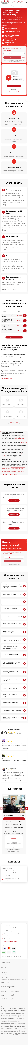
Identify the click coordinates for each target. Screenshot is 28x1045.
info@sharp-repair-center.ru (11, 931)
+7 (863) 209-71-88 (17, 1)
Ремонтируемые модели (7, 974)
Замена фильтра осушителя (18, 468)
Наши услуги (4, 977)
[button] (26, 808)
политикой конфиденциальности (14, 61)
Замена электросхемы (6, 468)
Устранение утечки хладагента (18, 467)
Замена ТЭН (4, 470)
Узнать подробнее (14, 500)
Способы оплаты (5, 982)
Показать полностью (6, 378)
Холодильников (15, 991)
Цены (21, 99)
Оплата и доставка (6, 964)
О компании (4, 972)
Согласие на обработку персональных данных (13, 979)
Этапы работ (14, 99)
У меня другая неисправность (14, 337)
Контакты (3, 967)
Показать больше (14, 422)
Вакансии (3, 969)
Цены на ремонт (14, 86)
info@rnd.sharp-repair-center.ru (12, 875)
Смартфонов (4, 998)
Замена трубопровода (13, 470)
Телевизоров (4, 991)
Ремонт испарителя (13, 474)
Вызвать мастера (15, 818)
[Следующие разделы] (27, 100)
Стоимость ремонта (6, 962)
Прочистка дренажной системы (12, 471)
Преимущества (5, 99)
